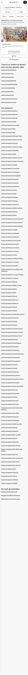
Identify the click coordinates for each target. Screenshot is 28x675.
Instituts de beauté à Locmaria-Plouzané (12, 274)
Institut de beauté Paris (7, 95)
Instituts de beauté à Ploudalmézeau (11, 343)
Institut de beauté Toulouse (8, 102)
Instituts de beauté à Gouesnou (9, 183)
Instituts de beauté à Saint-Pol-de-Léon (12, 458)
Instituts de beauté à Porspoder (9, 416)
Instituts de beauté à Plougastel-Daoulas (12, 354)
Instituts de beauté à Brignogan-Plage (11, 136)
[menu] (2, 2)
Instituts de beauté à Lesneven (9, 265)
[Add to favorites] (25, 29)
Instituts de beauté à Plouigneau (10, 372)
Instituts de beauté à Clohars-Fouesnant (12, 161)
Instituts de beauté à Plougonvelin (10, 357)
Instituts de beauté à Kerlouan (9, 211)
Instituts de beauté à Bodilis (8, 121)
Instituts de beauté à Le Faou (9, 255)
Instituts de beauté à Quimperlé (9, 431)
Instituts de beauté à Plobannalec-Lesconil (13, 314)
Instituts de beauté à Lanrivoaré (10, 244)
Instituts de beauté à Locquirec (9, 278)
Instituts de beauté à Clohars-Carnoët (11, 157)
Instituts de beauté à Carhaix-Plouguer (11, 147)
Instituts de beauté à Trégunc (9, 476)
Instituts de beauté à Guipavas (9, 201)
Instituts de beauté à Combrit (9, 165)
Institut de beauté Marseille (8, 80)
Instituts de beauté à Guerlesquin (10, 186)
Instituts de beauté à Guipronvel (10, 204)
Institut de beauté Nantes (8, 88)
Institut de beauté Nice (7, 91)
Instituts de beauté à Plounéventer (10, 375)
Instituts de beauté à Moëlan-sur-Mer (11, 285)
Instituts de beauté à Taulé (8, 469)
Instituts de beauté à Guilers (9, 193)
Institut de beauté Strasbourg (9, 98)
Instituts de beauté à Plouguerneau (10, 361)
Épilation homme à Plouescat (9, 492)
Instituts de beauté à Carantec (9, 143)
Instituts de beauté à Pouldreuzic (10, 420)
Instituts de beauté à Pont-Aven (10, 400)
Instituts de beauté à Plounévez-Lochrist (12, 379)
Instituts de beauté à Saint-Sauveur (11, 465)
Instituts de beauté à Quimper (9, 427)
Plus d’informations (14, 59)
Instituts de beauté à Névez (8, 292)
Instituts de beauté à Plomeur (9, 325)
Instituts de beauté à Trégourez (9, 472)
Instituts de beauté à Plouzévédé (10, 393)
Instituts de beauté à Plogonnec (10, 318)
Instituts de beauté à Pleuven (9, 307)
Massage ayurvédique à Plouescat (10, 495)
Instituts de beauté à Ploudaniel (9, 346)
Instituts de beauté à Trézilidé (9, 483)
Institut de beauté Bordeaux (8, 70)
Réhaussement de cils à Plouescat (10, 499)
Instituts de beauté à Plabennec (9, 303)
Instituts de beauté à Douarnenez (10, 172)
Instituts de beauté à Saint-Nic (9, 454)
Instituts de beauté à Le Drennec (10, 251)
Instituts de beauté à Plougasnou (10, 350)
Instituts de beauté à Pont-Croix (10, 404)
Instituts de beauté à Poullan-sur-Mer (11, 424)
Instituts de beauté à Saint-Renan (10, 461)
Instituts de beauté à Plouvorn (9, 390)
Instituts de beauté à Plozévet (9, 397)
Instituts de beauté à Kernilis (9, 215)
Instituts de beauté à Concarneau (10, 168)
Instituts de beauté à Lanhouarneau (11, 240)
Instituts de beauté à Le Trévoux (10, 262)
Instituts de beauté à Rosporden (10, 442)
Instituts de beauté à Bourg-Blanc (10, 125)
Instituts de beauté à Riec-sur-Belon (11, 434)
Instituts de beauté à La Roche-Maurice (12, 222)
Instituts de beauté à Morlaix (9, 289)
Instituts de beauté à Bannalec (9, 114)
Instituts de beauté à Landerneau (10, 233)
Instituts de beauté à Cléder (8, 154)
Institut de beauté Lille (7, 73)
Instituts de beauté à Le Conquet (10, 247)
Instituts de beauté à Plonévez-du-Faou (12, 332)
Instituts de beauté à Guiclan (9, 190)
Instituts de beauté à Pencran (9, 296)
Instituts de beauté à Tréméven (9, 479)
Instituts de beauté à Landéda (9, 229)
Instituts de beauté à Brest (8, 129)
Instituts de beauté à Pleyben (9, 310)
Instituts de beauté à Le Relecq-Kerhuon (12, 258)
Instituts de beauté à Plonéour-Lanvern (12, 328)
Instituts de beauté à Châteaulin (10, 150)
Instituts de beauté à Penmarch (9, 300)
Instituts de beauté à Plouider (9, 368)
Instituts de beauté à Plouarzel (9, 339)
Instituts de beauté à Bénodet (9, 118)
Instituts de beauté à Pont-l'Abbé (10, 413)
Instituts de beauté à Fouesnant (10, 179)
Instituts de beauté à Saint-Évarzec (10, 445)
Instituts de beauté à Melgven (9, 282)
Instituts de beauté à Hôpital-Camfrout (11, 208)
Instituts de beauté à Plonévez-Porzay (11, 336)
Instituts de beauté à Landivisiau (10, 237)
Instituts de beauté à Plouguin (9, 364)
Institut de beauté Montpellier (9, 84)
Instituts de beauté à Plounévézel (10, 382)
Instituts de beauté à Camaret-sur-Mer (11, 139)
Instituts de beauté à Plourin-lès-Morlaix (12, 386)
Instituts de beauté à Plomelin (9, 321)
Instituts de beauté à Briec (8, 132)
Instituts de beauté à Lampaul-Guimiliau (12, 226)
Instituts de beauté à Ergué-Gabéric (11, 175)
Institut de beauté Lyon (7, 77)
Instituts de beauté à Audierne (9, 111)
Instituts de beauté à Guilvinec (9, 197)
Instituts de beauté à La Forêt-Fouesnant (12, 219)
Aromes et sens (6, 44)
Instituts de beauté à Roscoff (9, 438)
